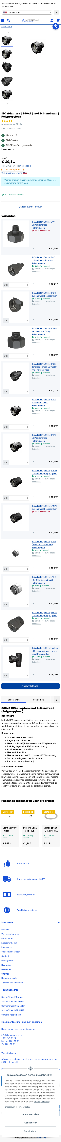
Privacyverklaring (42, 1101)
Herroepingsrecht (9, 978)
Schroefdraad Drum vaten (13, 1006)
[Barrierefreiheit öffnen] (55, 26)
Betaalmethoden (9, 943)
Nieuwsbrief (6, 965)
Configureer (30, 1122)
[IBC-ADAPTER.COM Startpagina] (30, 20)
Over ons (5, 930)
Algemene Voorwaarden (12, 983)
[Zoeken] (8, 20)
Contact (5, 956)
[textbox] (27, 12)
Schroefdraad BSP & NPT (12, 1010)
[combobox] (27, 13)
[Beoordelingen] (7, 121)
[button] (52, 20)
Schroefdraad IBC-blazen (12, 1001)
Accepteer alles (30, 1114)
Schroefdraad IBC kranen (12, 997)
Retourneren (7, 938)
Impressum (10, 1107)
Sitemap (5, 974)
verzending (41, 1138)
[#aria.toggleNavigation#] (2, 20)
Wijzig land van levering (12, 173)
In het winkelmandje (31, 686)
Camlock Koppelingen (11, 1015)
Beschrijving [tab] (14, 700)
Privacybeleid (24, 1107)
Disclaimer (6, 969)
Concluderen (30, 1131)
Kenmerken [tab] (38, 700)
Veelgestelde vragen (10, 952)
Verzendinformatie (10, 934)
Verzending (25, 166)
